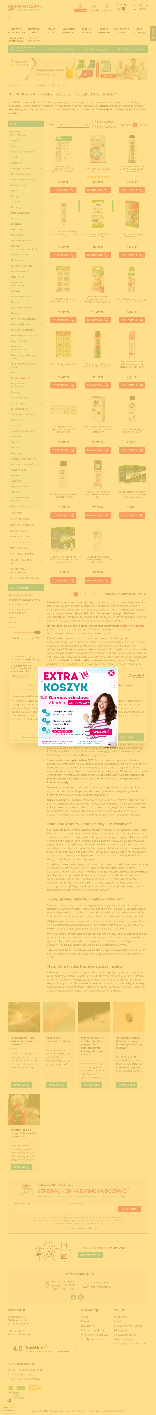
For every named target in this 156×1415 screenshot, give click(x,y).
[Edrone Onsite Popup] (78, 707)
